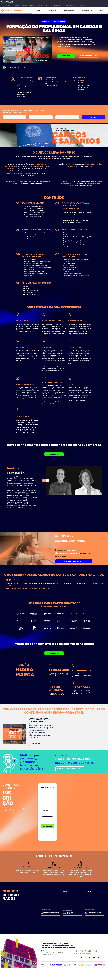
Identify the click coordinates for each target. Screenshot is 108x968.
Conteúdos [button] (82, 5)
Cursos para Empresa (28, 5)
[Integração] (16, 1)
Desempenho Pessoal (69, 10)
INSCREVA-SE (66, 55)
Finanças (102, 10)
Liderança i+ (53, 404)
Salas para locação (70, 5)
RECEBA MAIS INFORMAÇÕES (88, 55)
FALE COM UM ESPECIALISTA (73, 561)
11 (78, 951)
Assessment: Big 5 (57, 5)
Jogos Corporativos (43, 5)
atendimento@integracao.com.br (83, 954)
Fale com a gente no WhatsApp (16, 67)
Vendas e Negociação (87, 10)
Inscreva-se (47, 826)
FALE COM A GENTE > (69, 769)
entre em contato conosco (10, 813)
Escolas (17, 5)
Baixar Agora (37, 744)
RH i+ (46, 404)
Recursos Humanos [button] (13, 10)
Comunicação (52, 10)
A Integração (7, 5)
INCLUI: (43, 807)
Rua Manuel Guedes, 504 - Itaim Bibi (53, 953)
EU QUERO (93, 117)
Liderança (38, 10)
